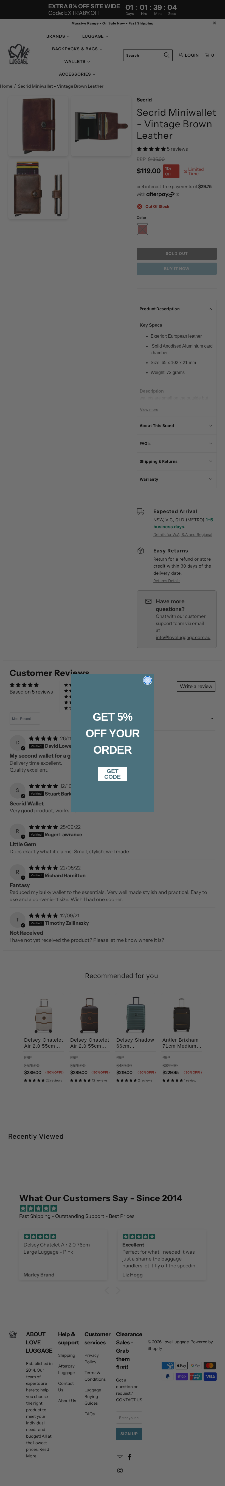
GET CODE (112, 774)
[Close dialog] (147, 680)
